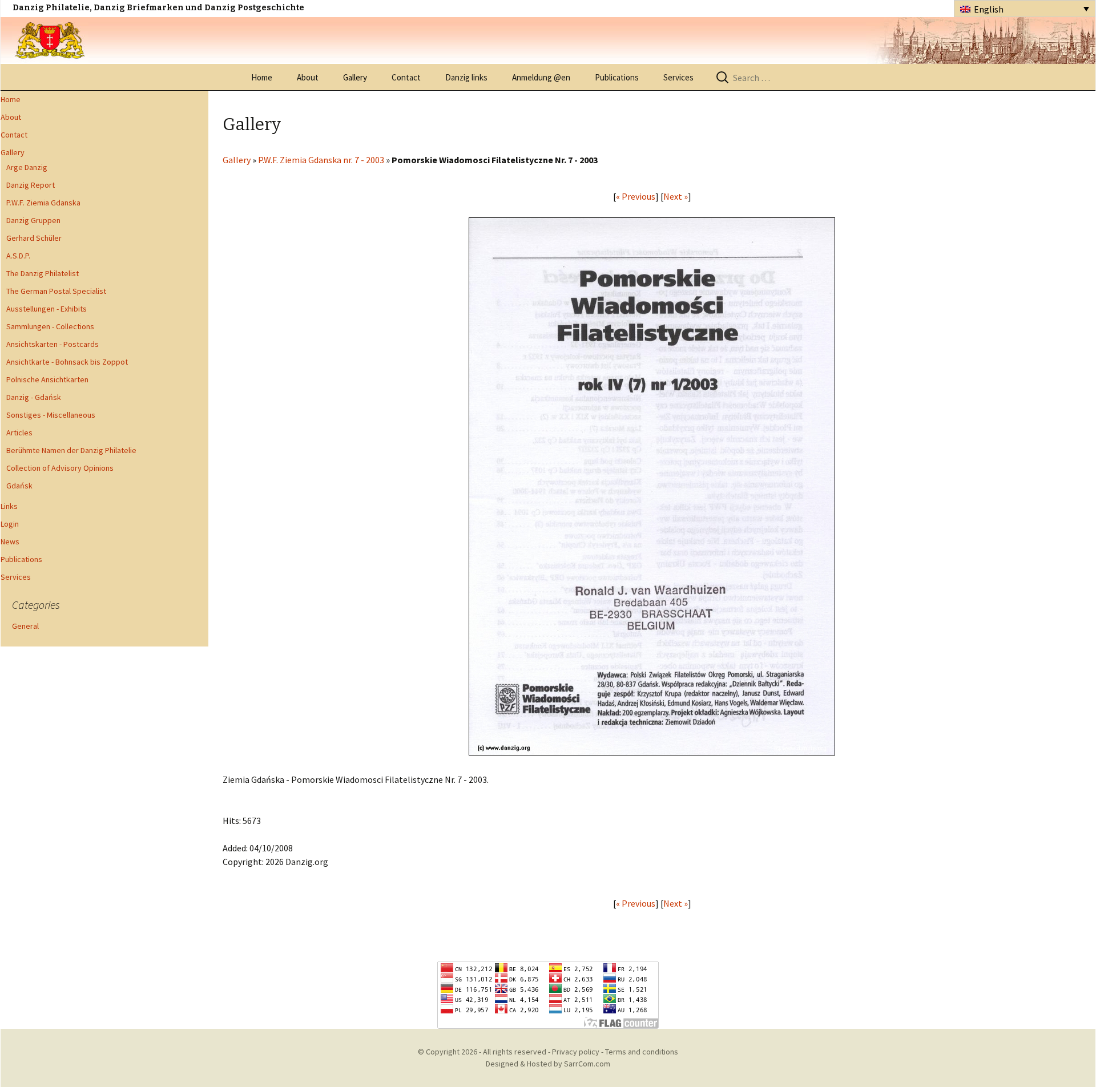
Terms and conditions (641, 1051)
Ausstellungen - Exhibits (46, 309)
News (10, 541)
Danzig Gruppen (33, 220)
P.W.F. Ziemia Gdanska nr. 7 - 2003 (321, 159)
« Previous (635, 196)
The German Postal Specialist (56, 291)
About (308, 77)
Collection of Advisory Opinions (60, 468)
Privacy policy (575, 1051)
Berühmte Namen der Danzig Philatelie (71, 450)
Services (678, 77)
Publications (617, 77)
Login (10, 524)
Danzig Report (30, 185)
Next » (675, 196)
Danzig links (466, 77)
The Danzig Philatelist (42, 273)
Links (9, 506)
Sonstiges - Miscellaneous (50, 415)
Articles (19, 432)
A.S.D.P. (18, 255)
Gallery (355, 77)
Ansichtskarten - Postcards (52, 344)
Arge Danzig (26, 167)
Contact (406, 77)
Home (261, 77)
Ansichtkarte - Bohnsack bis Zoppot (67, 362)
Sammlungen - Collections (50, 326)
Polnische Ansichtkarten (47, 379)
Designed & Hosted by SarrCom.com (548, 1063)
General (25, 626)
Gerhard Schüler (34, 238)
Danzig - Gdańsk (33, 397)
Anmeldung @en (541, 77)
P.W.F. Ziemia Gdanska (43, 202)
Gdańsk (19, 485)
